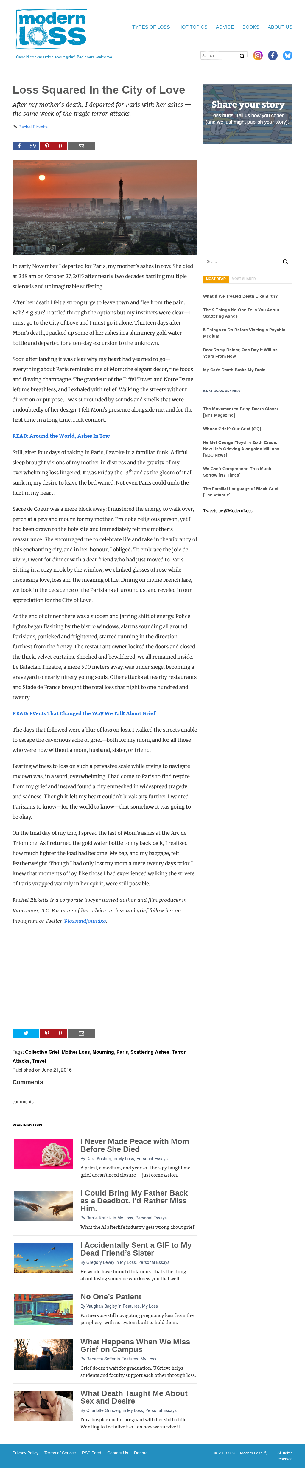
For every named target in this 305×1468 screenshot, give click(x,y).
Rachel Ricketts (33, 127)
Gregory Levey (100, 1262)
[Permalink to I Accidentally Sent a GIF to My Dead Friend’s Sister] (43, 1257)
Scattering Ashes (149, 1051)
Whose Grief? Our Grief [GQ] (232, 429)
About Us (280, 27)
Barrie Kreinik (99, 1218)
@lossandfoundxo (84, 920)
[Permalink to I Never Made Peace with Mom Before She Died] (43, 1154)
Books (250, 27)
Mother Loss (76, 1051)
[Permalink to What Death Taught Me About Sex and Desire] (43, 1405)
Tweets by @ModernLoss (228, 510)
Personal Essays (152, 1158)
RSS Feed (91, 1453)
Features (131, 1306)
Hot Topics (193, 27)
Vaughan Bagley (101, 1306)
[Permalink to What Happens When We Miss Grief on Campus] (43, 1354)
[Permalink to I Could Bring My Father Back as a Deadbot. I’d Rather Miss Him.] (43, 1205)
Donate (141, 1453)
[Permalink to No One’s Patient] (43, 1309)
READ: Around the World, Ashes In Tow (61, 436)
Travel (39, 1060)
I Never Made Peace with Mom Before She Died (134, 1145)
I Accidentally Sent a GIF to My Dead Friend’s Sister (136, 1249)
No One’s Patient (110, 1296)
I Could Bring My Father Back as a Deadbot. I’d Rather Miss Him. (134, 1201)
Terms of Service (59, 1453)
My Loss (126, 1158)
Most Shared (244, 279)
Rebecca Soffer (101, 1359)
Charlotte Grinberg (104, 1410)
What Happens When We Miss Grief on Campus (135, 1345)
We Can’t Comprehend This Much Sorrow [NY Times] (237, 472)
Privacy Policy (25, 1453)
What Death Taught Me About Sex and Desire (134, 1397)
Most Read (216, 279)
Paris (122, 1051)
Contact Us (117, 1453)
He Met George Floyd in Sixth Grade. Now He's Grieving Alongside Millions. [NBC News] (242, 449)
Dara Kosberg (99, 1158)
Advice (225, 27)
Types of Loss (151, 27)
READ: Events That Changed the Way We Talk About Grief (84, 713)
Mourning (103, 1051)
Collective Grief (42, 1051)
